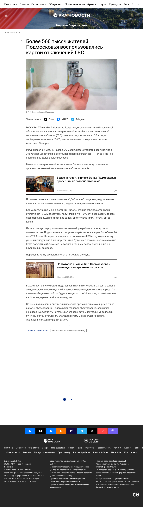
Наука (79, 448)
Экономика (33, 448)
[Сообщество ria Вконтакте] (51, 431)
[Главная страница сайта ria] (71, 15)
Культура (89, 448)
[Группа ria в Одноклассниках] (61, 431)
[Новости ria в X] (92, 431)
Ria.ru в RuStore (100, 452)
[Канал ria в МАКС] (30, 431)
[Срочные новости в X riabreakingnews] (102, 431)
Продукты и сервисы (44, 452)
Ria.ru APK (116, 452)
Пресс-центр (64, 452)
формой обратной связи (107, 487)
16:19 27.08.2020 (12, 32)
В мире (45, 448)
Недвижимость (103, 448)
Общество (21, 448)
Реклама (27, 452)
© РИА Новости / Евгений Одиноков (40, 112)
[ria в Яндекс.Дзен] (40, 431)
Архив (133, 452)
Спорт (71, 448)
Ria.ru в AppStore (81, 452)
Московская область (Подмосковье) (68, 330)
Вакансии (8, 467)
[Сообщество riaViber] (113, 431)
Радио (137, 448)
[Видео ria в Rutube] (71, 431)
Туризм (127, 448)
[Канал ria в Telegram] (82, 431)
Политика (8, 448)
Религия (117, 448)
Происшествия (58, 448)
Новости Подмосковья (38, 330)
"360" (57, 139)
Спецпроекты (13, 452)
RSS (126, 452)
